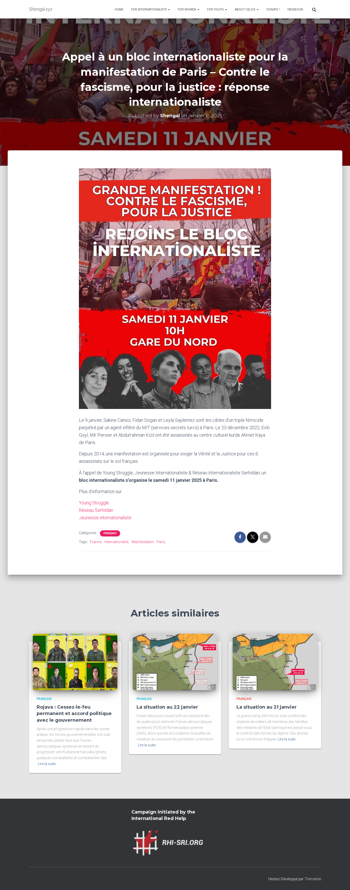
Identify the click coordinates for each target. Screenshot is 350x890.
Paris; (161, 542)
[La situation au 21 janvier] (275, 661)
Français (110, 533)
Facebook (295, 9)
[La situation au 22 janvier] (175, 661)
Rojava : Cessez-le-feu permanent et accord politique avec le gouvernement (74, 713)
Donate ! (273, 9)
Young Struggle (94, 502)
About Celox (245, 9)
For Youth (215, 9)
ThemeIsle (312, 879)
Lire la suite (47, 764)
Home (119, 9)
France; (96, 542)
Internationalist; (117, 542)
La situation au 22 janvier (167, 707)
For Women (187, 9)
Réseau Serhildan (96, 510)
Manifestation (143, 542)
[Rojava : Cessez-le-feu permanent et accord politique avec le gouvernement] (75, 661)
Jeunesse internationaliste (105, 517)
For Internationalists (149, 9)
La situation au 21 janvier (266, 707)
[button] (169, 9)
